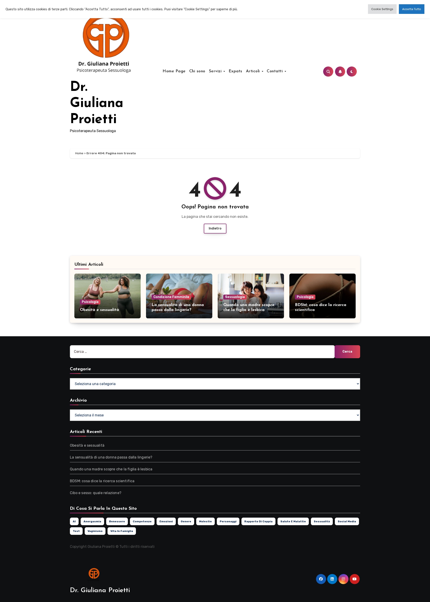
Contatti (275, 71)
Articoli (253, 71)
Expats (235, 71)
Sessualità (322, 521)
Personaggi (228, 521)
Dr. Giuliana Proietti (96, 103)
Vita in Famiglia (121, 531)
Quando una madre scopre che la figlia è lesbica (111, 469)
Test (76, 531)
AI (74, 521)
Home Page (174, 71)
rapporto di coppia (258, 521)
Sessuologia (235, 297)
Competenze (142, 521)
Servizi (216, 71)
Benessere (117, 521)
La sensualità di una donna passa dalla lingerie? (111, 457)
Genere (186, 521)
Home (79, 153)
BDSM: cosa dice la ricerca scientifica (102, 481)
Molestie (205, 521)
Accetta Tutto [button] (411, 9)
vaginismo (95, 531)
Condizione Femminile (171, 297)
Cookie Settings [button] (382, 9)
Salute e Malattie (293, 521)
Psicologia (90, 302)
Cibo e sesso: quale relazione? (95, 493)
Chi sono (197, 71)
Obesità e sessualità (99, 310)
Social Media (347, 521)
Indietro (215, 228)
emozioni (166, 521)
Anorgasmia (92, 521)
